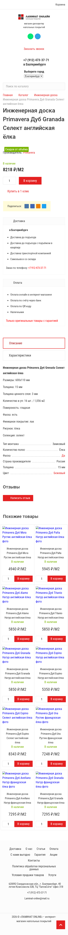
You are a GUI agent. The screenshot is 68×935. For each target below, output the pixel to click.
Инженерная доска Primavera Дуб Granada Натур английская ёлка (17, 673)
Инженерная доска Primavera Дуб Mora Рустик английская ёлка (17, 553)
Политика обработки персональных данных (34, 868)
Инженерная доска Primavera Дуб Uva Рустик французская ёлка (50, 736)
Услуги (52, 875)
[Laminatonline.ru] (34, 17)
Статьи (41, 849)
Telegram (38, 36)
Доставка (15, 849)
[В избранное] (30, 528)
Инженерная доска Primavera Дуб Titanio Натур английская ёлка (51, 613)
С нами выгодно (20, 854)
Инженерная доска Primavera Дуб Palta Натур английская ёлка (51, 553)
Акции (53, 854)
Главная (8, 95)
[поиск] (60, 86)
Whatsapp (30, 36)
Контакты (34, 860)
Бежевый (59, 473)
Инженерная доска (45, 95)
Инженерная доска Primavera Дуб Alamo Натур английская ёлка (17, 613)
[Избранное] (45, 4)
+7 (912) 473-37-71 (36, 60)
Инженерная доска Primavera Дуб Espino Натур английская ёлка (51, 673)
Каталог (23, 95)
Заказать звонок (34, 49)
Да (63, 455)
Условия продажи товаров (28, 875)
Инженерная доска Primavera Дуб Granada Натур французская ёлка (50, 798)
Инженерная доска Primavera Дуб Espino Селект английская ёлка (17, 736)
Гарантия (40, 854)
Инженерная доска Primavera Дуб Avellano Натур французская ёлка (17, 798)
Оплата (54, 849)
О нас (29, 849)
